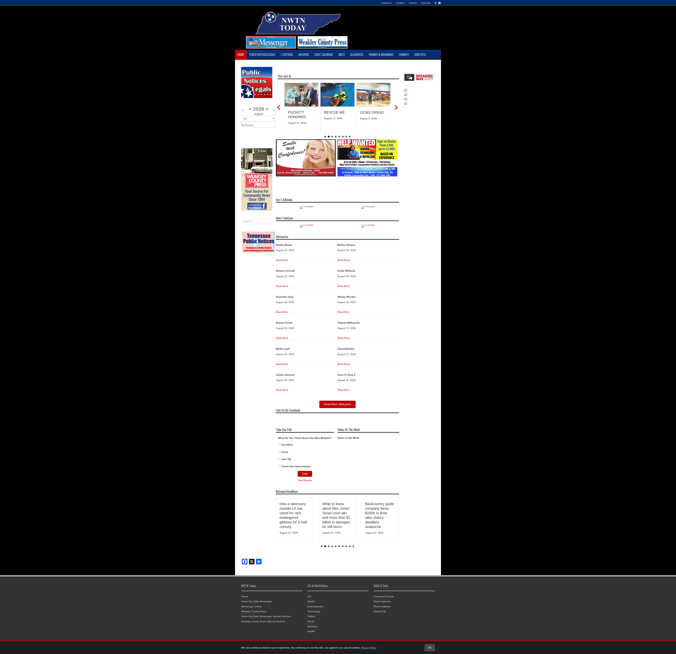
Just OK (286, 459)
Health (311, 631)
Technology (314, 611)
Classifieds (356, 54)
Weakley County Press (253, 611)
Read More (282, 260)
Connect (404, 54)
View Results (305, 480)
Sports (311, 601)
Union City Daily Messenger (256, 601)
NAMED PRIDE (372, 112)
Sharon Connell (285, 270)
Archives (303, 54)
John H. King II (346, 374)
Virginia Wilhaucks (348, 322)
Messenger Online (251, 606)
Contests (420, 54)
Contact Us (386, 3)
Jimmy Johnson (285, 374)
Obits (341, 54)
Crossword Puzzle (384, 596)
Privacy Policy (368, 647)
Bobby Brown (284, 244)
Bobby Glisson (346, 244)
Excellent (287, 444)
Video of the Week (348, 437)
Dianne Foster (284, 322)
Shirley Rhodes (346, 296)
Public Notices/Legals (262, 54)
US (309, 596)
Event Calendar (323, 54)
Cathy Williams (346, 270)
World (311, 621)
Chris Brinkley (345, 348)
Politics (311, 616)
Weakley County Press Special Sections (263, 621)
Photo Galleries (382, 606)
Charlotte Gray (284, 296)
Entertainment (315, 606)
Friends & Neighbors (381, 54)
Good (284, 451)
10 (353, 546)
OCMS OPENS (336, 112)
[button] (278, 107)
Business (313, 626)
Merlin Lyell (283, 348)
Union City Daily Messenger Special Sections (266, 616)
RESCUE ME (298, 112)
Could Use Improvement (295, 466)
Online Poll (380, 611)
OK (429, 647)
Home (241, 54)
